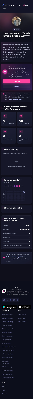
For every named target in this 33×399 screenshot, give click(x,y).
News (4, 387)
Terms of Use (22, 314)
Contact (4, 394)
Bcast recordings (7, 336)
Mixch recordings (7, 354)
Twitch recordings (7, 318)
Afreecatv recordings (8, 329)
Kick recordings (7, 325)
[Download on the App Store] (24, 307)
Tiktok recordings (7, 314)
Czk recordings (6, 339)
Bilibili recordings (7, 367)
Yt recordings (6, 343)
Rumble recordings (8, 377)
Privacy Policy (22, 318)
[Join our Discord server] (4, 300)
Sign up (17, 81)
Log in (16, 86)
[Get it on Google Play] (9, 307)
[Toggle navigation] (4, 8)
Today (5, 186)
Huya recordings (7, 374)
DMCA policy (21, 322)
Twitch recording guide (15, 99)
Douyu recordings (7, 370)
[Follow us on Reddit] (17, 300)
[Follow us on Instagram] (14, 300)
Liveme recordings (8, 350)
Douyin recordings (7, 322)
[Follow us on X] (11, 300)
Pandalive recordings (8, 347)
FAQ (3, 390)
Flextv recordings (7, 357)
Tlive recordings (7, 332)
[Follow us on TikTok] (7, 300)
